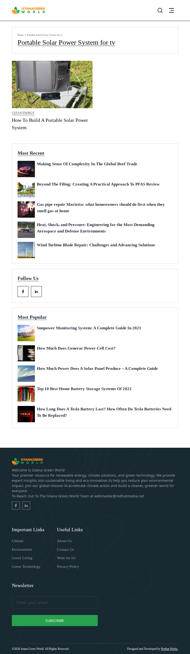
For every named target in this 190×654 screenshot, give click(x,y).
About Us (64, 541)
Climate (18, 541)
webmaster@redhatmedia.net (119, 496)
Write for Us (66, 558)
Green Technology (26, 567)
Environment (22, 549)
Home (21, 35)
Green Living (22, 558)
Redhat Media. (169, 649)
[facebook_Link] (23, 291)
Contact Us (65, 549)
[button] (171, 10)
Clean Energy (23, 113)
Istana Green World (32, 649)
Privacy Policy (68, 567)
